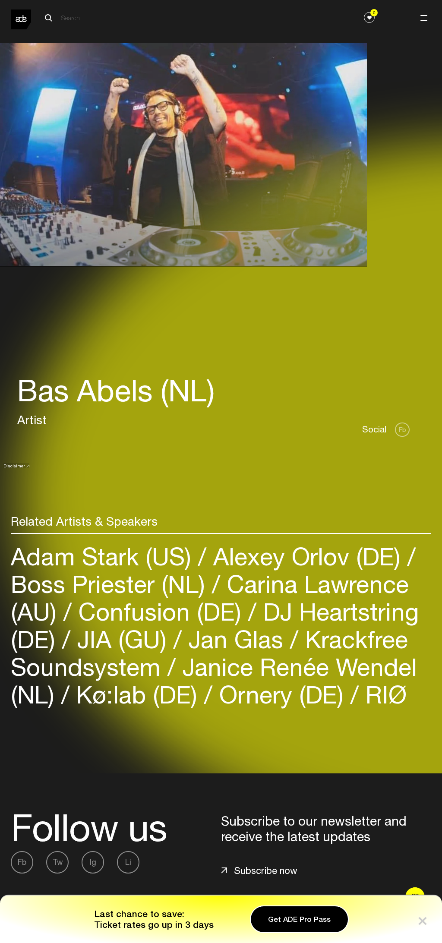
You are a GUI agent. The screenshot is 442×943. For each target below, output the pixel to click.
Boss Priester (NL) (111, 584)
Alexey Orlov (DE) (306, 556)
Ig (93, 862)
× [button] (422, 919)
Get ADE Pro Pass (299, 919)
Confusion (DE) (160, 612)
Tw (58, 862)
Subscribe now (265, 870)
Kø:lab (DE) (136, 695)
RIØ (383, 695)
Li (128, 862)
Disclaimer (14, 465)
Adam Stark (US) (104, 556)
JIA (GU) (122, 639)
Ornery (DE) (281, 695)
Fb (402, 429)
